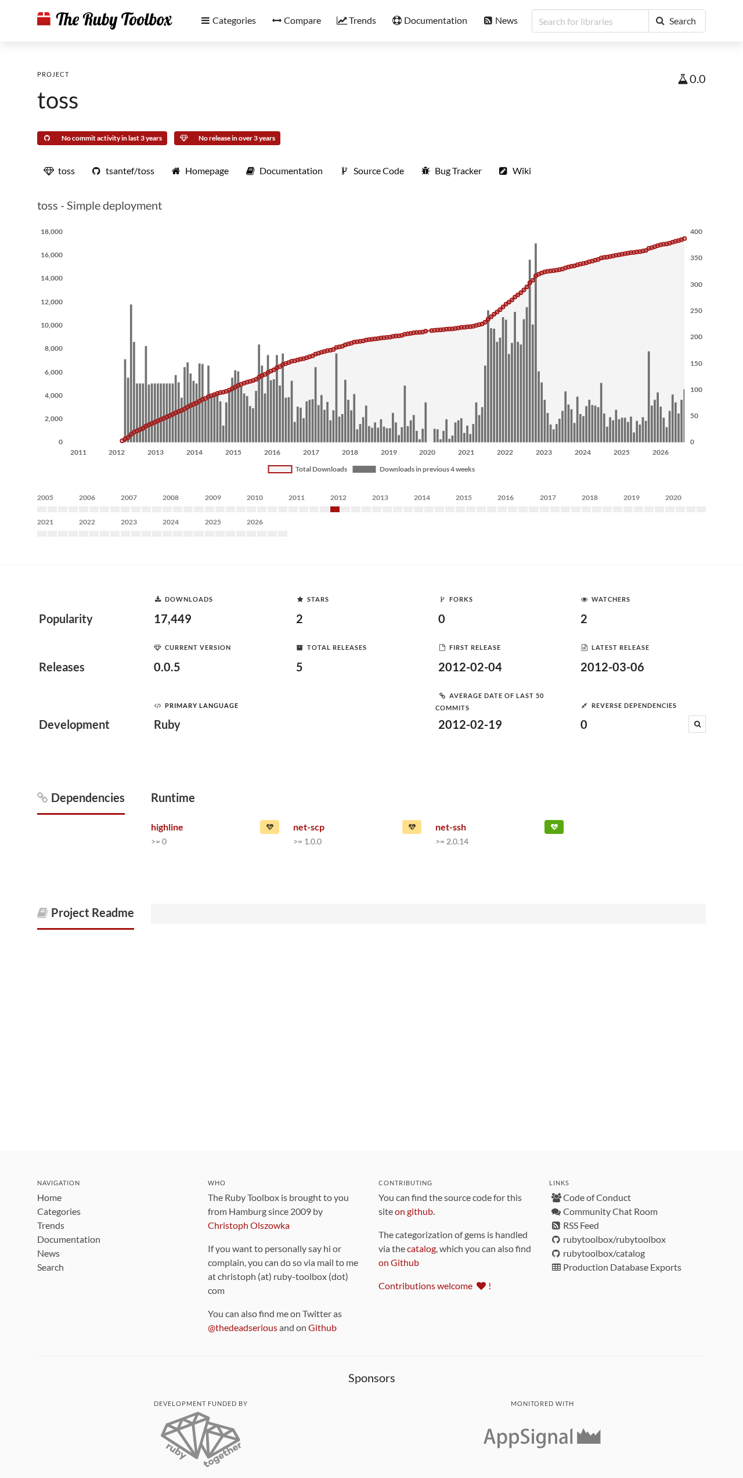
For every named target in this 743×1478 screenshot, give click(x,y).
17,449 (173, 618)
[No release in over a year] (269, 829)
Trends (50, 1225)
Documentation (68, 1239)
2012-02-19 (470, 724)
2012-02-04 (470, 667)
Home (49, 1197)
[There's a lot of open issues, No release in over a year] (411, 829)
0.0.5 (167, 667)
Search (50, 1266)
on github (414, 1211)
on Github (398, 1262)
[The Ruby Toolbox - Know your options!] (104, 21)
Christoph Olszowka (249, 1225)
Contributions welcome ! (434, 1285)
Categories (59, 1211)
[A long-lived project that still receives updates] (554, 829)
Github (322, 1327)
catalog (421, 1248)
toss (57, 100)
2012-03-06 (612, 667)
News (48, 1252)
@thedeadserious (242, 1327)
